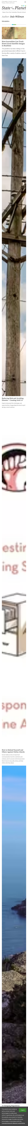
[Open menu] (25, 2)
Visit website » (5, 21)
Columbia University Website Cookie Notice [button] (13, 1123)
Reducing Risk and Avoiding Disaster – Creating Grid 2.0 (13, 399)
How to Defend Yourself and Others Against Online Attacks (13, 751)
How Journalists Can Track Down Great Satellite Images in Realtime (13, 43)
